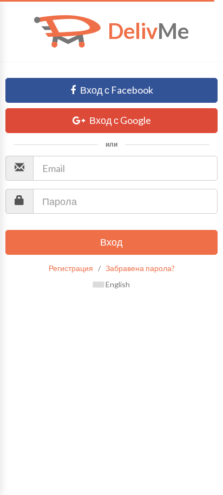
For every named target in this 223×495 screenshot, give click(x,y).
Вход (111, 242)
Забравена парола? (140, 268)
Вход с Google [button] (119, 120)
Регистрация (71, 268)
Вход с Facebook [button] (115, 90)
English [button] (117, 284)
